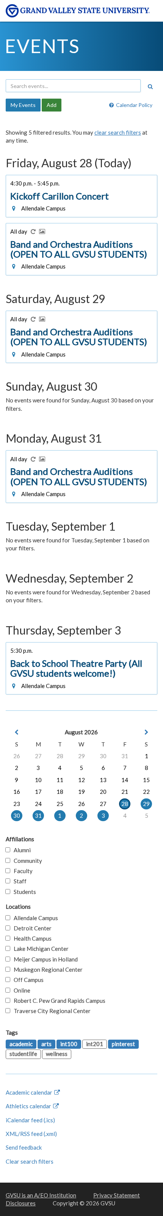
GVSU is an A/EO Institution (41, 1195)
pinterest (123, 1043)
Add (51, 105)
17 (38, 791)
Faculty (21, 870)
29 (81, 756)
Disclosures (21, 1203)
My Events (23, 105)
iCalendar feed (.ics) (30, 1120)
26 (16, 756)
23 (16, 803)
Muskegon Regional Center (46, 969)
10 (38, 779)
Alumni (20, 850)
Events (42, 46)
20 (103, 791)
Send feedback (24, 1147)
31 (124, 756)
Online (20, 990)
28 (59, 756)
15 (146, 779)
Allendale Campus (34, 917)
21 (124, 791)
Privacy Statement (116, 1195)
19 (81, 791)
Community (26, 860)
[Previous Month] (16, 732)
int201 (94, 1043)
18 (59, 791)
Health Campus (31, 938)
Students (23, 891)
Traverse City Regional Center (50, 1010)
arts (46, 1043)
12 (81, 779)
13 (103, 779)
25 (59, 803)
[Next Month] (146, 732)
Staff (18, 881)
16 (16, 791)
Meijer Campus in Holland (44, 959)
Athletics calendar (29, 1106)
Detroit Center (31, 928)
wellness (56, 1053)
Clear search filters (29, 1161)
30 (103, 756)
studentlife (23, 1053)
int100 (68, 1043)
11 (59, 779)
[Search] (150, 86)
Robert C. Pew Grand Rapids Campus (57, 1000)
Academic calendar (29, 1092)
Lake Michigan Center (39, 948)
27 (38, 756)
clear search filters (117, 132)
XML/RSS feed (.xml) (31, 1133)
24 (38, 803)
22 (146, 791)
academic (21, 1043)
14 (124, 779)
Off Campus (27, 979)
